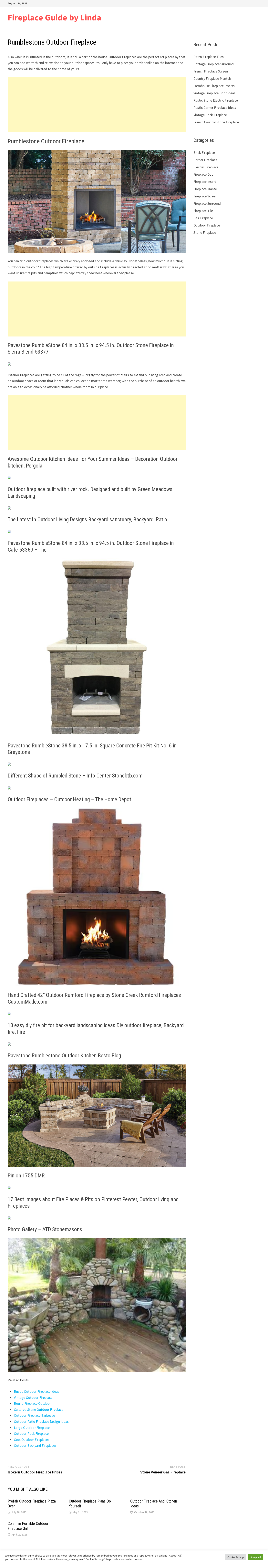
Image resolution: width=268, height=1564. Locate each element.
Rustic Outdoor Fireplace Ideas (36, 1391)
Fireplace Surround (207, 203)
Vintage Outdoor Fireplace (33, 1397)
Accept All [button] (256, 1557)
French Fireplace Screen (210, 71)
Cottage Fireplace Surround (213, 64)
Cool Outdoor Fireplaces (31, 1439)
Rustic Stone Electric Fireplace (215, 100)
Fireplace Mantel (205, 189)
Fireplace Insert (204, 181)
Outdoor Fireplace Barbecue (34, 1415)
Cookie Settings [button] (235, 1557)
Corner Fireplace (205, 160)
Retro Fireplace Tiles (208, 56)
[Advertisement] (97, 104)
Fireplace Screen (205, 196)
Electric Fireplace (205, 167)
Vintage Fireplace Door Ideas (214, 93)
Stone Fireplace (204, 232)
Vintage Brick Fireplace (210, 115)
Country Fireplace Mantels (212, 78)
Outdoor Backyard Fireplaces (35, 1445)
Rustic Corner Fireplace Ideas (214, 107)
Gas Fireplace (203, 218)
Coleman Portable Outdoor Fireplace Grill (28, 1526)
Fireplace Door (204, 174)
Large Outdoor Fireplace (32, 1427)
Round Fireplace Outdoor (32, 1403)
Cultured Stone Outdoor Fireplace (38, 1409)
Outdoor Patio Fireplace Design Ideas (41, 1421)
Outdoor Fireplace (206, 225)
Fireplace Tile (203, 210)
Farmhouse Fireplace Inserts (214, 85)
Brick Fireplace (204, 152)
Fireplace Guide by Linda (54, 17)
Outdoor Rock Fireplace (31, 1433)
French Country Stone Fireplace (216, 122)
